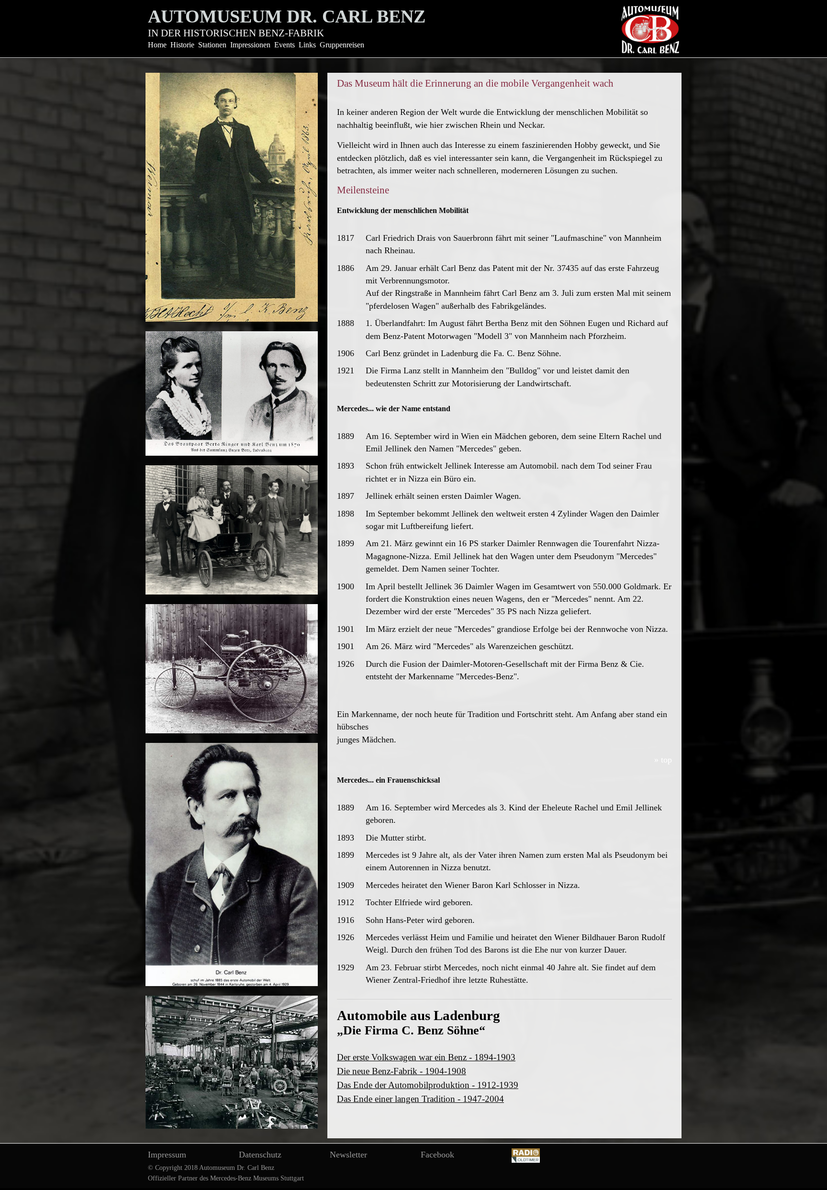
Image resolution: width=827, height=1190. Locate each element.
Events (284, 45)
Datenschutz (260, 1154)
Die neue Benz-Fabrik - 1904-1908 (401, 1071)
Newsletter (348, 1154)
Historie (182, 45)
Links (307, 45)
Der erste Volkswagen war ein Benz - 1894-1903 (426, 1057)
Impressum (167, 1154)
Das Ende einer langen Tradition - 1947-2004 (420, 1099)
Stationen (212, 45)
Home (157, 45)
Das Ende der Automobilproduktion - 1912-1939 (427, 1085)
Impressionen (250, 45)
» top (663, 759)
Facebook (437, 1154)
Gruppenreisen (342, 45)
